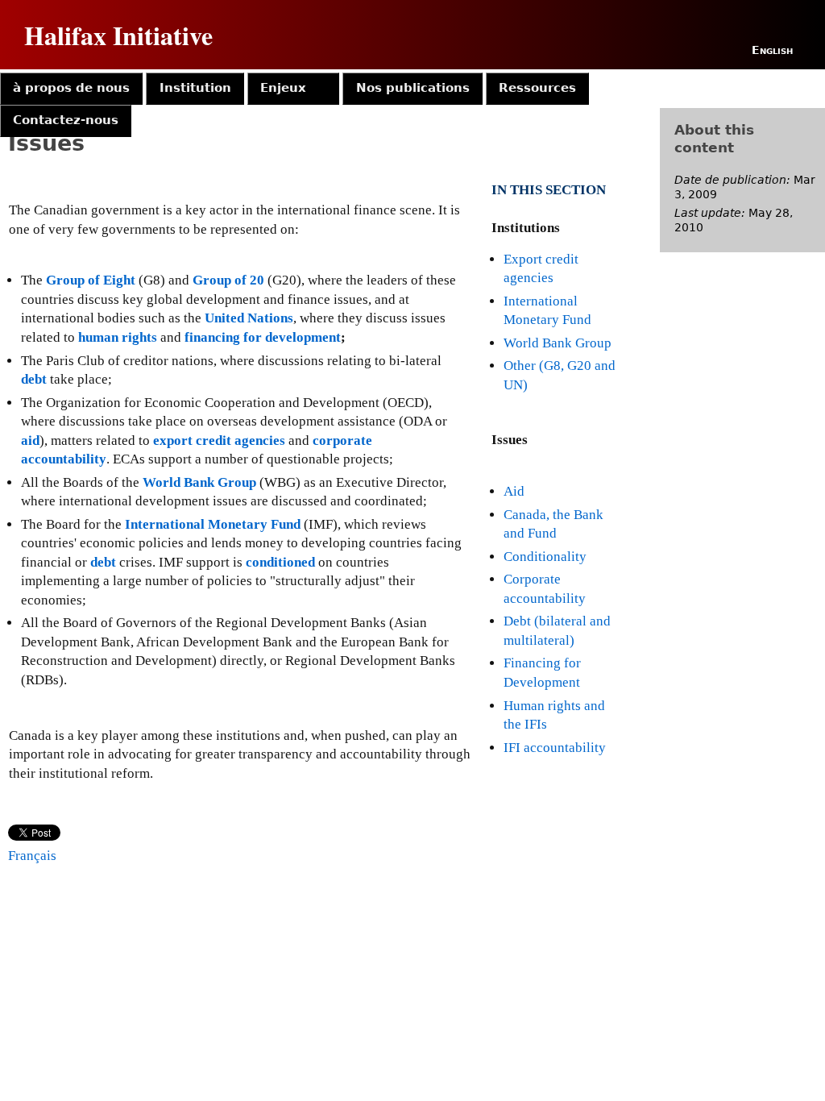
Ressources (537, 88)
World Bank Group (557, 343)
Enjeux (283, 88)
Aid (514, 491)
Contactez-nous (65, 120)
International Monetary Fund (213, 524)
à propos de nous (71, 88)
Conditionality (545, 556)
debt (34, 379)
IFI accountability (555, 747)
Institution (195, 88)
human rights (117, 337)
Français (32, 855)
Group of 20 (228, 280)
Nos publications (413, 88)
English (772, 50)
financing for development (262, 337)
